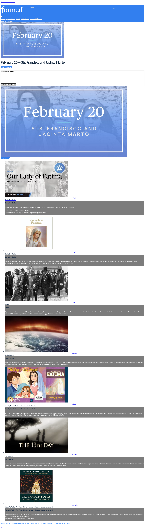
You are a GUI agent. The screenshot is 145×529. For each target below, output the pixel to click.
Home (3, 19)
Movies (13, 19)
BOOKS (18, 19)
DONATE (114, 8)
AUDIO (23, 19)
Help (28, 523)
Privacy (37, 523)
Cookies (43, 523)
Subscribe (4, 67)
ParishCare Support (7, 523)
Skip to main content (8, 2)
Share (10, 67)
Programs (8, 19)
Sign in (40, 19)
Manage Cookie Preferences (56, 523)
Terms (32, 523)
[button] (1, 17)
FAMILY (27, 19)
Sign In (11, 21)
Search (32, 7)
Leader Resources (20, 523)
